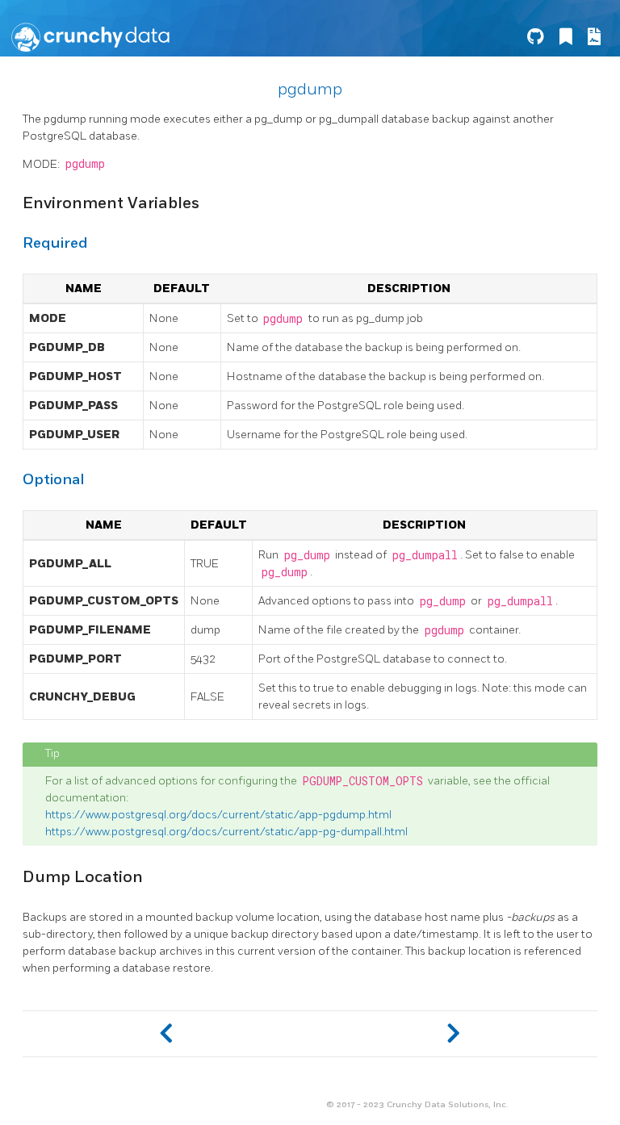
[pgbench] (166, 1034)
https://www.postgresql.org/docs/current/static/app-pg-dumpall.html (226, 832)
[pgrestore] (453, 1034)
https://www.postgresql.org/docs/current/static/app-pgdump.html (218, 815)
